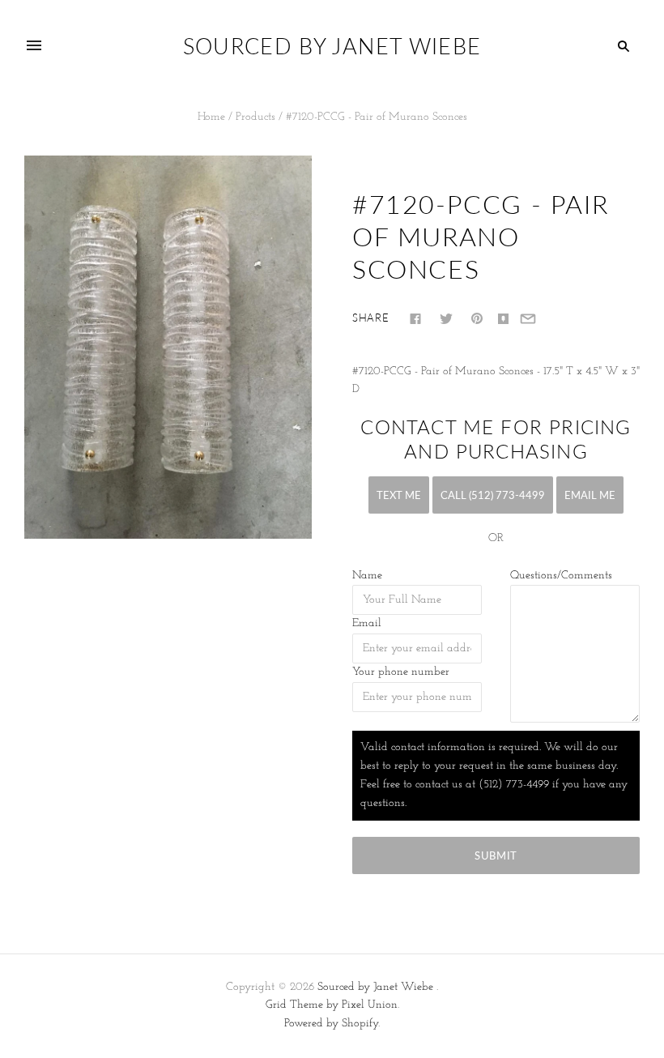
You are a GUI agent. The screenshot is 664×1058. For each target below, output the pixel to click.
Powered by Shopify (331, 1023)
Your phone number (400, 672)
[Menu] (34, 46)
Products (255, 117)
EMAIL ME (589, 494)
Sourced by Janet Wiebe (375, 987)
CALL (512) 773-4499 (493, 494)
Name (367, 576)
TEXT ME (399, 494)
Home (211, 117)
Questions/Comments (561, 576)
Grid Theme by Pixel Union (332, 1005)
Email (366, 623)
